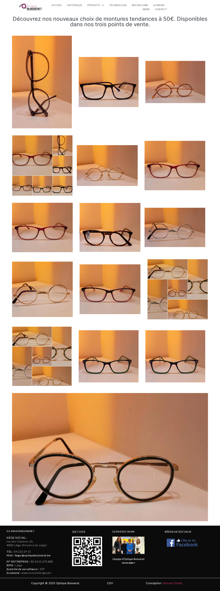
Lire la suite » (128, 562)
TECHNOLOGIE (118, 5)
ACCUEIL (57, 5)
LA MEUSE (158, 5)
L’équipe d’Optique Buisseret (128, 558)
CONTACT (161, 9)
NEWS (146, 9)
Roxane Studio (172, 583)
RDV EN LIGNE (140, 5)
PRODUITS (93, 5)
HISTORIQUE (74, 5)
